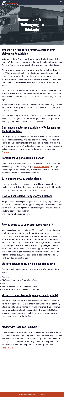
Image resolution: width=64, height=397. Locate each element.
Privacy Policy (42, 394)
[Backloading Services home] (10, 3)
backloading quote (40, 190)
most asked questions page (42, 166)
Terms (35, 394)
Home (3, 14)
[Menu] (60, 2)
